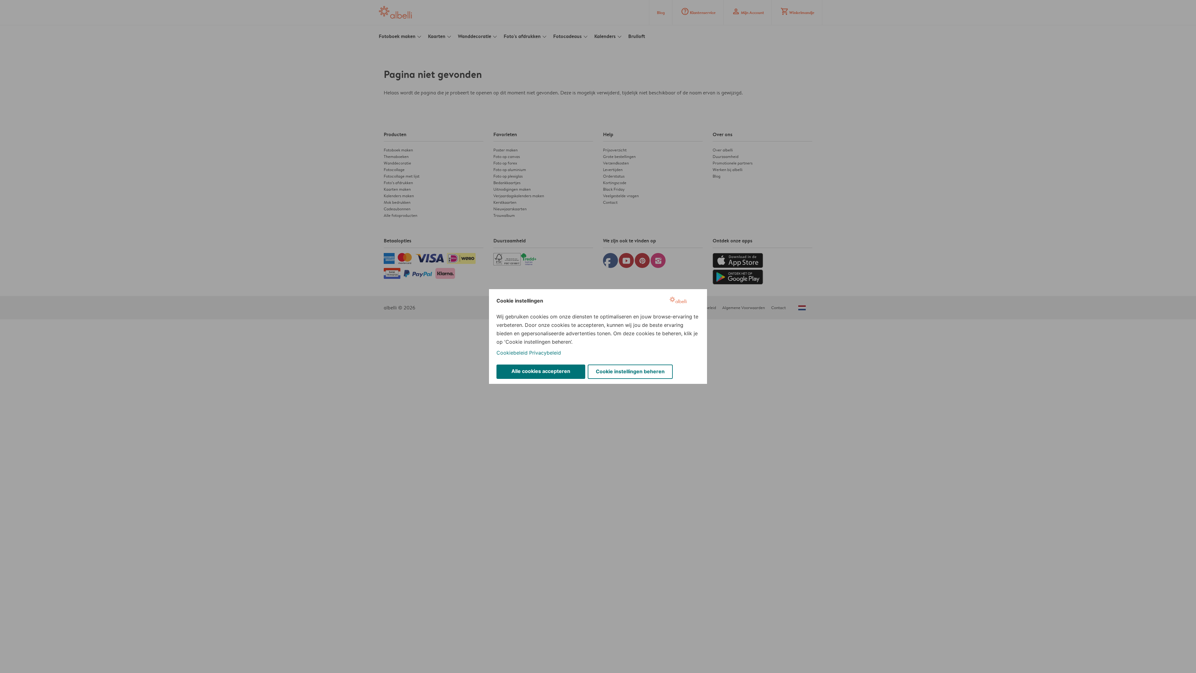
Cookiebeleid (512, 353)
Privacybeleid (545, 353)
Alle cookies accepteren (540, 371)
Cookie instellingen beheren (630, 371)
